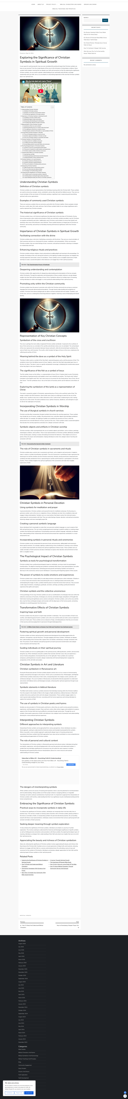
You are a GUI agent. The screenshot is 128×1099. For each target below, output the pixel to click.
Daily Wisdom (22, 1068)
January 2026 (22, 966)
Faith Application (22, 1075)
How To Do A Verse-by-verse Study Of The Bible (63, 864)
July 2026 (21, 947)
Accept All (29, 1093)
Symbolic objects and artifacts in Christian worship (35, 136)
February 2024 (22, 1036)
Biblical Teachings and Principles (64, 9)
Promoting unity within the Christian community (34, 122)
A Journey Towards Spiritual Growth (59, 860)
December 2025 (22, 969)
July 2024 (21, 1020)
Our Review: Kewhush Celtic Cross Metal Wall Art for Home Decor (95, 33)
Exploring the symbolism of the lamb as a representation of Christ (38, 131)
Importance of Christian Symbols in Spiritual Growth (34, 116)
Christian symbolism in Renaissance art (32, 161)
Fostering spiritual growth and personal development (36, 156)
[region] (19, 1088)
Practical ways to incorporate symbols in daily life (36, 174)
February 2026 (22, 963)
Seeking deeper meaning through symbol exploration (37, 176)
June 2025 (21, 988)
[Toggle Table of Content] (51, 107)
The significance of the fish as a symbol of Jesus (34, 129)
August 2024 (22, 1017)
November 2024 (22, 1007)
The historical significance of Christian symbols (34, 114)
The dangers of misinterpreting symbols (33, 170)
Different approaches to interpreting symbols (34, 167)
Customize (9, 1093)
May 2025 (21, 991)
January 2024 (22, 1039)
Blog (19, 1062)
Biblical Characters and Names (70, 4)
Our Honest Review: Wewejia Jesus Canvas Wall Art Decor (95, 44)
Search (86, 17)
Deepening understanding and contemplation (34, 121)
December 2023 (22, 1042)
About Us (41, 4)
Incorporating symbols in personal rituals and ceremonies (37, 144)
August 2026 (22, 943)
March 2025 (21, 998)
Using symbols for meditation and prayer (33, 141)
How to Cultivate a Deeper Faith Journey (95, 48)
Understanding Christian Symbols (30, 109)
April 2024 (21, 1029)
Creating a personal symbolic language (33, 142)
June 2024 (21, 1023)
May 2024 (21, 1026)
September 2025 (23, 978)
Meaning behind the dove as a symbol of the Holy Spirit (36, 127)
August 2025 (22, 982)
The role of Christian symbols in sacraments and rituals (36, 137)
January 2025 (22, 1004)
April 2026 (21, 956)
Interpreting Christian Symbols (29, 166)
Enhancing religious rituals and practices (33, 119)
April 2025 (21, 994)
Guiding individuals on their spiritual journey (33, 157)
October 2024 (22, 1010)
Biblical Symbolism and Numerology (28, 1056)
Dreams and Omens (90, 4)
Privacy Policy (51, 4)
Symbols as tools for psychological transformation (35, 147)
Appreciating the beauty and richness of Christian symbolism (38, 177)
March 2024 (21, 1033)
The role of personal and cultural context (33, 169)
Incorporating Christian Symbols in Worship (32, 132)
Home (33, 4)
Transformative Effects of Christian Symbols (32, 152)
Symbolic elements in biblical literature (32, 162)
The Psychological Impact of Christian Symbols (33, 146)
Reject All (19, 1093)
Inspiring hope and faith (29, 154)
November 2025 (22, 972)
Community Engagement (25, 1065)
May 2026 (21, 953)
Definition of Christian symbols (31, 111)
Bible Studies (22, 1049)
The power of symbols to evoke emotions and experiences (37, 149)
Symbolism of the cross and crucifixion (32, 126)
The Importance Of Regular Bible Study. (60, 862)
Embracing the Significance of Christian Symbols (34, 172)
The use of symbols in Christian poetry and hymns (35, 164)
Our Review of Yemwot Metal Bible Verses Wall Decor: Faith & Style (95, 39)
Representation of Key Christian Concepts (32, 124)
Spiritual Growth (25, 915)
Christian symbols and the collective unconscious (35, 151)
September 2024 (23, 1013)
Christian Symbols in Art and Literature (31, 159)
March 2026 (21, 959)
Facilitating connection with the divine (32, 117)
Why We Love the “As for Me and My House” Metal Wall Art (94, 52)
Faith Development (23, 1078)
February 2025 (22, 1001)
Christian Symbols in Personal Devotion (31, 139)
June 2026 (21, 950)
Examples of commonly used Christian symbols (34, 112)
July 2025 (21, 985)
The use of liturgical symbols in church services (34, 134)
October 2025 (22, 975)
